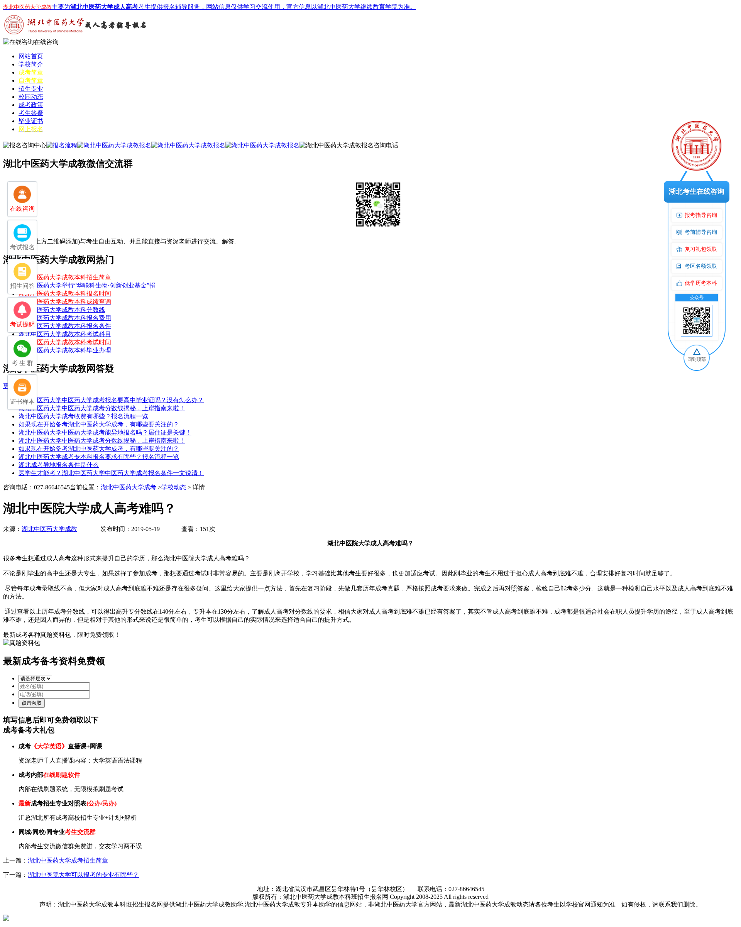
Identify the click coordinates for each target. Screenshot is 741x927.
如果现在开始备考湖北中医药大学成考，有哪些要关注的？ (99, 424)
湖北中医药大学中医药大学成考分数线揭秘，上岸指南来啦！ (102, 408)
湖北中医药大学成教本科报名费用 (65, 318)
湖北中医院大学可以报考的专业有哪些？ (83, 874)
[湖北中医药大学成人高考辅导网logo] (76, 36)
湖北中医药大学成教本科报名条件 (65, 326)
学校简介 (31, 64)
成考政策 (31, 104)
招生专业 (31, 88)
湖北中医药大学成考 (128, 487)
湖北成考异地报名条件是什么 (59, 465)
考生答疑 (31, 113)
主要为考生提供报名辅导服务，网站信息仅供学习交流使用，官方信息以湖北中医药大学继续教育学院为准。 (209, 6)
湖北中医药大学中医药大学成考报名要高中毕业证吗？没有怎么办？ (111, 400)
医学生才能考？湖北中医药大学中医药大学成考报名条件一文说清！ (111, 473)
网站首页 (31, 56)
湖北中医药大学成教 (49, 529)
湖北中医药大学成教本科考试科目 (65, 334)
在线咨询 (46, 42)
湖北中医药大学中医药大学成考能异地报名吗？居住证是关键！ (105, 432)
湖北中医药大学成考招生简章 (68, 860)
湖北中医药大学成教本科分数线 (62, 309)
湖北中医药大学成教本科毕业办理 (65, 350)
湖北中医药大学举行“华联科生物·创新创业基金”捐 (87, 285)
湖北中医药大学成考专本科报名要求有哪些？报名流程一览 (99, 456)
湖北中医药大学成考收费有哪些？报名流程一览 (83, 416)
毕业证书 (31, 121)
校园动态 (31, 96)
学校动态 (173, 487)
